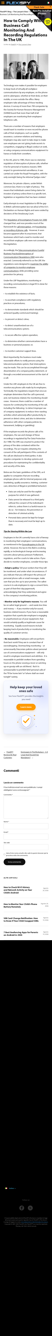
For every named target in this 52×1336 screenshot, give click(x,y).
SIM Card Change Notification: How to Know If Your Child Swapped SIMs (21, 919)
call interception (24, 226)
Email (6, 832)
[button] (26, 66)
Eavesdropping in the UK (33, 544)
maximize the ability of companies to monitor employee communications (26, 267)
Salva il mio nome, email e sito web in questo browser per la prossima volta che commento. (27, 854)
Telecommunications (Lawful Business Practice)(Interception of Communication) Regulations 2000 (24, 253)
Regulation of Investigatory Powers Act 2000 (27, 219)
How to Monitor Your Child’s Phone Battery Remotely (20, 905)
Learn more (26, 706)
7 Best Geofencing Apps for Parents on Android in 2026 (21, 933)
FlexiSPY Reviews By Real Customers (10, 755)
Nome (6, 822)
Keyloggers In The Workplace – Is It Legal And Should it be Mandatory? (34, 755)
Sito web (7, 843)
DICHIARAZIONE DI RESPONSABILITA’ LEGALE (34, 1222)
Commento (8, 795)
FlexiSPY (13, 44)
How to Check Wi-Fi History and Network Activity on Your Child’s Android (18, 890)
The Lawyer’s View (24, 44)
